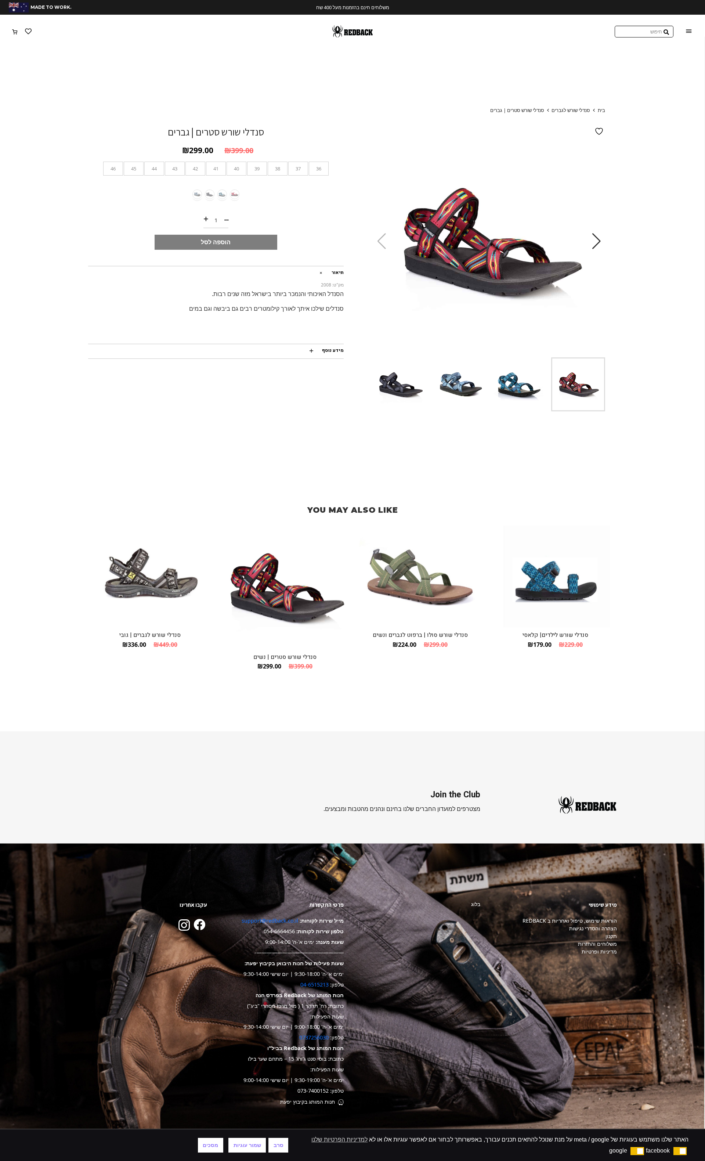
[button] (596, 241)
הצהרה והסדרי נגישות (593, 928)
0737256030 (314, 1037)
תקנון (611, 936)
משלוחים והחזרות (597, 943)
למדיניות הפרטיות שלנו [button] (339, 1139)
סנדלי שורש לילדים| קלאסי (555, 635)
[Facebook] (199, 924)
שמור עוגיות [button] (247, 1145)
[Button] (28, 31)
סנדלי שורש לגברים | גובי (150, 635)
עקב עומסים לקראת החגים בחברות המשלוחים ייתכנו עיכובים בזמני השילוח (360, 7)
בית (601, 110)
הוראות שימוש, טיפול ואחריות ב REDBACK (570, 920)
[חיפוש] (666, 31)
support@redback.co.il (270, 920)
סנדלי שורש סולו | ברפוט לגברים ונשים (420, 635)
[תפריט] (689, 31)
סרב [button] (278, 1145)
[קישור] (352, 31)
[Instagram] (184, 925)
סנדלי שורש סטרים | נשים (285, 657)
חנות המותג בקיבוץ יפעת (307, 1101)
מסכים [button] (210, 1145)
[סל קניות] (15, 31)
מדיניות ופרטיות (599, 951)
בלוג (475, 904)
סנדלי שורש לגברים (571, 110)
